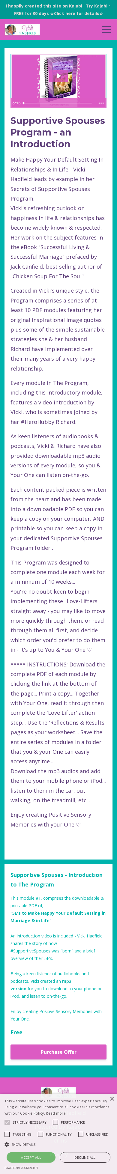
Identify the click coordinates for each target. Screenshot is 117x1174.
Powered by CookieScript (21, 1168)
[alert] (58, 1134)
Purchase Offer (58, 1052)
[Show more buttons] (101, 103)
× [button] (112, 1099)
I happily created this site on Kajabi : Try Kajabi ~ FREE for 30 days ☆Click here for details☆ (58, 9)
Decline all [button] (84, 1157)
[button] (58, 1144)
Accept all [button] (31, 1157)
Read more (56, 1113)
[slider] (58, 103)
